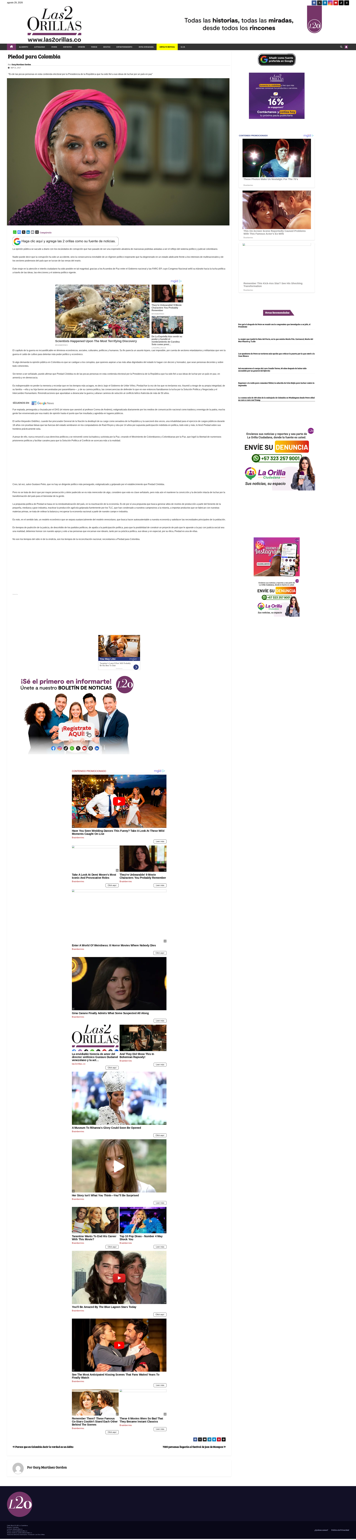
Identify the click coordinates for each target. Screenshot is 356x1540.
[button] (341, 46)
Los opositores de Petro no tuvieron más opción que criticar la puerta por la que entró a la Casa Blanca (276, 354)
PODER (54, 47)
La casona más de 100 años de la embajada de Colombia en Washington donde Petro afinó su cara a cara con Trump (276, 398)
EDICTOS (106, 47)
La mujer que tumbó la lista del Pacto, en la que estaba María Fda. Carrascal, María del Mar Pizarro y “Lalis (275, 340)
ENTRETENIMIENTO (124, 47)
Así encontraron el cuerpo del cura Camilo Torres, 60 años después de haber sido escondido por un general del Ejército (272, 369)
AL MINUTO (23, 47)
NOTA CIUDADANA (146, 47)
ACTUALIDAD (39, 47)
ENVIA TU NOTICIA (167, 47)
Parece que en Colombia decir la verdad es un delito (44, 1446)
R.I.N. (183, 47)
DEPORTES (67, 47)
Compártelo (45, 232)
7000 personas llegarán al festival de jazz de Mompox (193, 1446)
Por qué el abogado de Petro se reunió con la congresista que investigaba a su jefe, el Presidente (274, 325)
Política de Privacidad (340, 1530)
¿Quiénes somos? (321, 1530)
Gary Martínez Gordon (21, 64)
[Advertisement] (119, 564)
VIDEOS (94, 47)
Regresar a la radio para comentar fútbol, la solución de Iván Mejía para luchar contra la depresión (276, 384)
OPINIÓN (81, 47)
